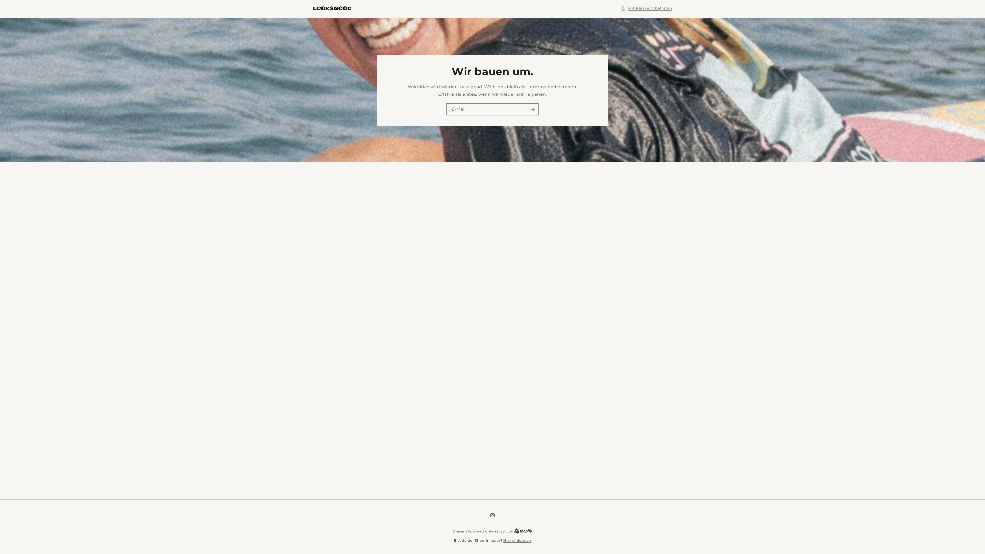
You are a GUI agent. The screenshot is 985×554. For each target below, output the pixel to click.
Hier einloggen (517, 540)
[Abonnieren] (532, 109)
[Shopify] (523, 531)
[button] (646, 8)
